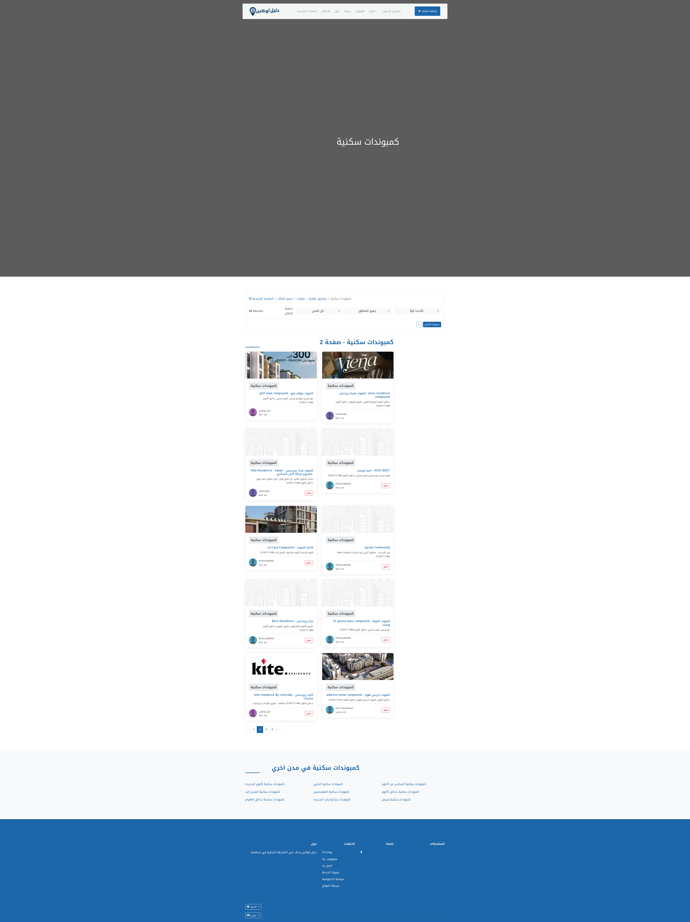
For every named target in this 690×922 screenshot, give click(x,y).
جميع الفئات (285, 298)
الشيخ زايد (280, 552)
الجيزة (253, 906)
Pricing (327, 852)
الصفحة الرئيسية (307, 11)
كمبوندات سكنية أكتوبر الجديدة (264, 784)
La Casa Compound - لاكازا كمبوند (290, 547)
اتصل (372, 11)
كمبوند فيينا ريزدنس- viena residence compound (364, 394)
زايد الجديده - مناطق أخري (377, 552)
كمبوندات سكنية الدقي (328, 784)
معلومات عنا (329, 859)
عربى (253, 915)
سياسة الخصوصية (333, 879)
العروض (360, 11)
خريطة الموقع (330, 885)
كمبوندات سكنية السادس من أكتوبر (404, 784)
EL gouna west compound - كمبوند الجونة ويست (361, 622)
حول (337, 11)
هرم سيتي (282, 398)
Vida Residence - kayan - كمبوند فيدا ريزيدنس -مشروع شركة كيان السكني (282, 472)
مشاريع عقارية (318, 298)
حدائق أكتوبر (269, 398)
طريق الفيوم (355, 402)
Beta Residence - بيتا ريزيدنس (292, 621)
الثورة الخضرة (293, 552)
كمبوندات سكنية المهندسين (331, 792)
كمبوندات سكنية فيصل (396, 799)
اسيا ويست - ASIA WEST (373, 470)
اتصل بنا (327, 866)
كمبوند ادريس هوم (366, 700)
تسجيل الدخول (391, 11)
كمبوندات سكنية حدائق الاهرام (264, 799)
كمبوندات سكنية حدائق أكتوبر (400, 792)
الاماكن (325, 11)
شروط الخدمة (330, 872)
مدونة (347, 11)
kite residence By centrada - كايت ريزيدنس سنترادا (283, 696)
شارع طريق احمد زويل (267, 479)
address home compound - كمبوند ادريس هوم (358, 695)
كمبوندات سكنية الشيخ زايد (262, 792)
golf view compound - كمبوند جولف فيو (286, 393)
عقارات (301, 298)
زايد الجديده (356, 552)
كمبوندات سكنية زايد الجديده (332, 799)
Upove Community (377, 547)
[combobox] (319, 311)
